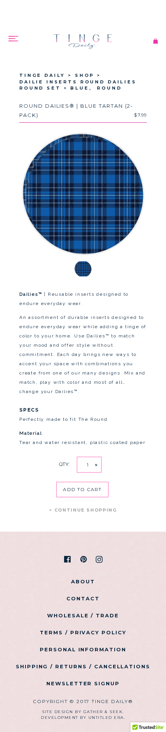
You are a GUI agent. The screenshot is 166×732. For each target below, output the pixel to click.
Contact (83, 598)
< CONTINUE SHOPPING (83, 510)
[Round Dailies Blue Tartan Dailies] (155, 42)
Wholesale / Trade (83, 615)
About (83, 581)
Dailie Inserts (48, 82)
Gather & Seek (103, 711)
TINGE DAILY (42, 75)
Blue (82, 88)
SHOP (84, 75)
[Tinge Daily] (83, 37)
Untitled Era (106, 717)
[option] (83, 194)
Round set (40, 88)
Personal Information (83, 649)
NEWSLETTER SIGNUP (83, 683)
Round (109, 88)
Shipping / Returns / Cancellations (83, 666)
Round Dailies (108, 82)
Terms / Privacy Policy (83, 632)
